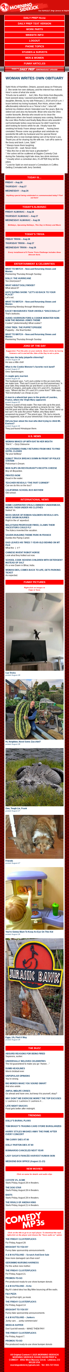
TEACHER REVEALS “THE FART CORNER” (27, 483)
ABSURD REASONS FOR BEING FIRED (25, 1053)
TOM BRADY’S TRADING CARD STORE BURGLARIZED (33, 1126)
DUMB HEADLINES (15, 1068)
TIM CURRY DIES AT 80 (17, 1139)
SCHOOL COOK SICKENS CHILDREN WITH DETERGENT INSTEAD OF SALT (34, 561)
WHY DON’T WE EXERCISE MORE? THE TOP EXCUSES (33, 1098)
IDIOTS (8, 1195)
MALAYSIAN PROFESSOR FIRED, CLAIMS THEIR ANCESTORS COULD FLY (30, 526)
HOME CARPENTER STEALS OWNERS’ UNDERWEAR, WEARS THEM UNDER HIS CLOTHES (33, 506)
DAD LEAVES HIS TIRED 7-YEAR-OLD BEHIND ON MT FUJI (32, 543)
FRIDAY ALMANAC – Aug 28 (19, 212)
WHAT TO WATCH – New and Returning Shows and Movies (30, 270)
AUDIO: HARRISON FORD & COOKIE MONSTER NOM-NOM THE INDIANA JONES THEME (32, 319)
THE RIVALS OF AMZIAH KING (20, 1202)
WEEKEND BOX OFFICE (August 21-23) (25, 1161)
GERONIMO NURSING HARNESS (22, 1262)
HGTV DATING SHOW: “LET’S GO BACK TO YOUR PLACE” (30, 293)
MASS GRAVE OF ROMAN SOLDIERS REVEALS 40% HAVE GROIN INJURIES (32, 516)
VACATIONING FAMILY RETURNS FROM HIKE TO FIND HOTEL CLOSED (32, 450)
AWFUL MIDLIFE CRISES (17, 1091)
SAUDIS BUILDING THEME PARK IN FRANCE (28, 535)
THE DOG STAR (13, 1187)
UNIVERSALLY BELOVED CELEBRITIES (25, 1061)
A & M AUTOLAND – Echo (18, 1286)
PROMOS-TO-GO (13, 1278)
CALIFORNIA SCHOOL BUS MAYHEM (24, 490)
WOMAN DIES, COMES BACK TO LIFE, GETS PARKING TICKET (33, 571)
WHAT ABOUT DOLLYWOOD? (20, 285)
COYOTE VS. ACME (15, 1180)
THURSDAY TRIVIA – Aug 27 (19, 243)
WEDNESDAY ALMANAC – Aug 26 (22, 220)
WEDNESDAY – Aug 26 (16, 191)
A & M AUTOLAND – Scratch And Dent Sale (27, 1255)
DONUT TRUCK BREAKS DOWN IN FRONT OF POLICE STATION (32, 459)
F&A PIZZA (10, 1294)
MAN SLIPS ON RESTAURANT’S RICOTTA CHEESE (31, 468)
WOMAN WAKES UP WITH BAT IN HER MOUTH (29, 442)
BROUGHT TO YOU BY (16, 1247)
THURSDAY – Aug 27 (16, 187)
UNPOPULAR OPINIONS (17, 1076)
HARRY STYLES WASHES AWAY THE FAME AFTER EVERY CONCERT (31, 1132)
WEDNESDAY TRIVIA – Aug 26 (20, 248)
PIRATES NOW (12, 475)
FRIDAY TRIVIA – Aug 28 (17, 239)
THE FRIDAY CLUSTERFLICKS (20, 1239)
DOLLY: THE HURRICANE (18, 278)
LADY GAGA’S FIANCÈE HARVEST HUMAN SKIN (30, 1156)
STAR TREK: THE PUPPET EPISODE (23, 327)
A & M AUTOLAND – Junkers (20, 1317)
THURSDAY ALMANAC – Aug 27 (21, 216)
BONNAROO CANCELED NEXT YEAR (24, 1150)
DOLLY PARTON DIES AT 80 (19, 1145)
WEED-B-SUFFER (14, 1325)
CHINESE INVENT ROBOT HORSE (22, 552)
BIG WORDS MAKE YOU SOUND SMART (25, 1083)
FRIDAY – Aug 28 (13, 183)
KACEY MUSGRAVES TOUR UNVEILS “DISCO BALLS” (32, 311)
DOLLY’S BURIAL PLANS (18, 1120)
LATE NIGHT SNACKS (16, 1106)
